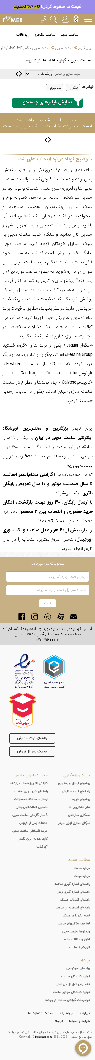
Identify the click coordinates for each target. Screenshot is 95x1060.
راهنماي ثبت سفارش (76, 791)
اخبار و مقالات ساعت (76, 939)
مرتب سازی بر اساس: (67, 74)
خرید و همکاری (76, 775)
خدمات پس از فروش (32, 751)
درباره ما (84, 1013)
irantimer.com (43, 1037)
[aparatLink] (60, 616)
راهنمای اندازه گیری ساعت (72, 884)
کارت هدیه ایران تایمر (33, 839)
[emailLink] (73, 616)
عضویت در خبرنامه (48, 563)
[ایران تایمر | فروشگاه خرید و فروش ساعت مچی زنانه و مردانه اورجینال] (12, 19)
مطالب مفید (79, 860)
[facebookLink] (21, 616)
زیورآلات (22, 34)
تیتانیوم (56, 88)
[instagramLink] (34, 616)
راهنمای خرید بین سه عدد (30, 791)
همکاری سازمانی (79, 815)
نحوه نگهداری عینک (76, 916)
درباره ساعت (82, 868)
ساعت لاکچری (44, 34)
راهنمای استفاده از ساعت (73, 908)
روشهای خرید (81, 799)
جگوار (74, 88)
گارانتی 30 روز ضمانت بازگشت (28, 783)
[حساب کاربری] (65, 18)
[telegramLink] (47, 616)
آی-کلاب (42, 847)
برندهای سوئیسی (78, 968)
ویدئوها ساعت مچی (76, 931)
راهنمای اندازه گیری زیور (73, 892)
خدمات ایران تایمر (32, 775)
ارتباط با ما (66, 1013)
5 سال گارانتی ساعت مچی (30, 815)
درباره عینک (82, 876)
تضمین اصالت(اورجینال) (32, 807)
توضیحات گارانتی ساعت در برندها (67, 1000)
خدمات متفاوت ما (40, 1013)
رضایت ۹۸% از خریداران (25, 456)
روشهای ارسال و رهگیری (74, 783)
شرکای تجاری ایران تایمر (74, 823)
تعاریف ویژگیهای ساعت (74, 923)
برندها (84, 960)
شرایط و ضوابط (79, 1021)
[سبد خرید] (76, 20)
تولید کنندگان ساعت (75, 976)
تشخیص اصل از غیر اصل (73, 984)
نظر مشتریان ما (79, 807)
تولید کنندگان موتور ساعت (71, 992)
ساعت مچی (69, 34)
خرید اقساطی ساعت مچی (30, 831)
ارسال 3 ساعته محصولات (31, 799)
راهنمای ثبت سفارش (32, 738)
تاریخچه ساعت (79, 947)
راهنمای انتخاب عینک (75, 900)
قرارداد (59, 1021)
